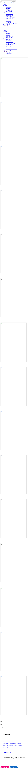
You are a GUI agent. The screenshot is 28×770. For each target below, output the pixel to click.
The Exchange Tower (7, 752)
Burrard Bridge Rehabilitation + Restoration (12, 743)
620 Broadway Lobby (8, 738)
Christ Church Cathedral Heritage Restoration (12, 745)
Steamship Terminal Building (9, 750)
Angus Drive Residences (8, 741)
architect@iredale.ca (14, 758)
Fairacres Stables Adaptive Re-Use (10, 747)
